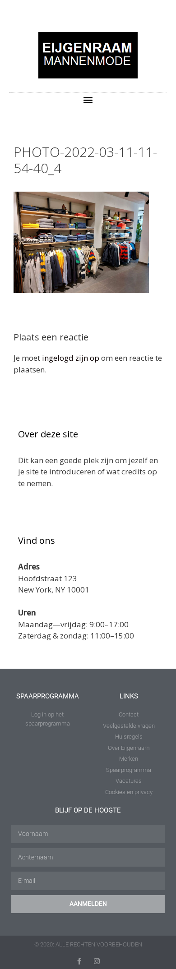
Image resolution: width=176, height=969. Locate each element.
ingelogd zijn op (70, 358)
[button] (88, 99)
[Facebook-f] (79, 961)
